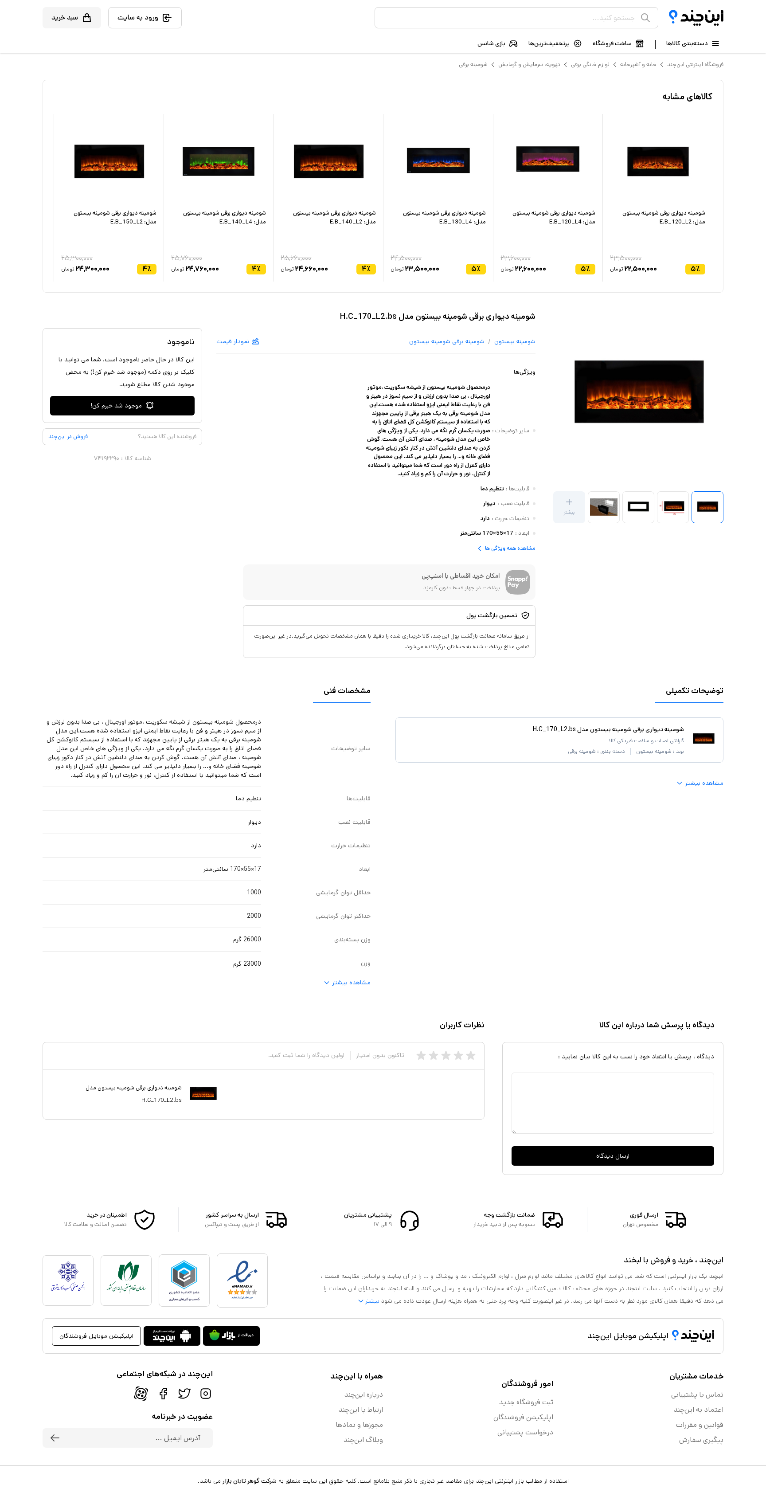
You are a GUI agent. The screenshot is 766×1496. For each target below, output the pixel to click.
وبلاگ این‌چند (363, 1440)
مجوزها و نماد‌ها (359, 1425)
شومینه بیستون (514, 341)
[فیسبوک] (163, 1393)
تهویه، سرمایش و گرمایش (529, 64)
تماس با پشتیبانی (697, 1395)
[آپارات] (141, 1394)
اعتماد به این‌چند (698, 1410)
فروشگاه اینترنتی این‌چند (695, 64)
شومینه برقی (473, 64)
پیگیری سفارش (701, 1440)
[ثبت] (55, 1438)
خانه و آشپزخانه (638, 64)
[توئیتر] (184, 1393)
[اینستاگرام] (206, 1393)
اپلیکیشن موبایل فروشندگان (96, 1336)
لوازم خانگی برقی (590, 64)
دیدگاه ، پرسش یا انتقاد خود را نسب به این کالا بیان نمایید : (636, 1056)
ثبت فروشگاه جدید (526, 1402)
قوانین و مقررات (699, 1425)
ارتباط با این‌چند (361, 1410)
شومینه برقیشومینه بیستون (447, 341)
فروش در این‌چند (68, 436)
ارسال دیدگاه (612, 1155)
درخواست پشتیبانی (525, 1432)
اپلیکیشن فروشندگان (523, 1417)
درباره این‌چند (363, 1395)
